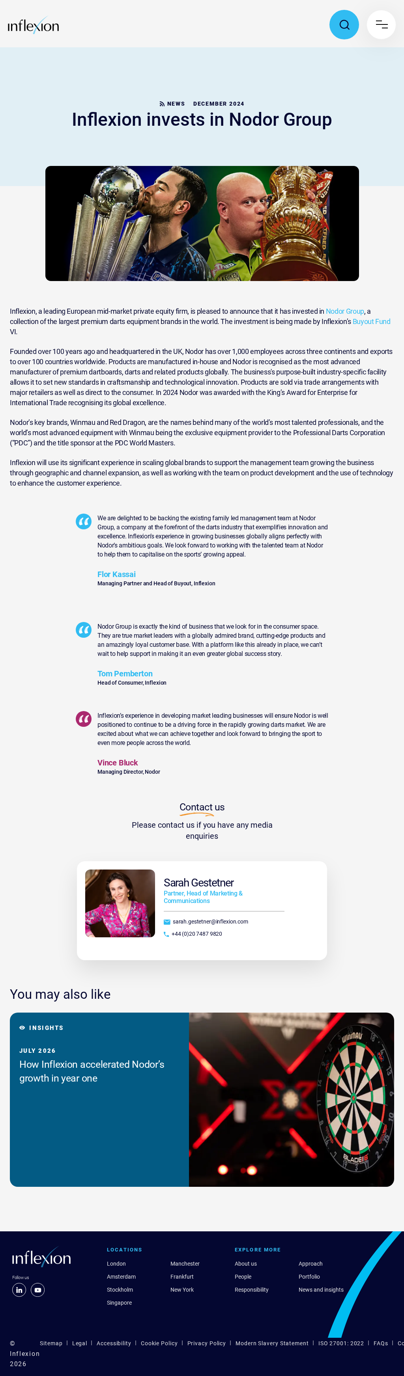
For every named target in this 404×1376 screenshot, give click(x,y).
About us (246, 1264)
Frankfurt (182, 1277)
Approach (311, 1264)
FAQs (381, 1343)
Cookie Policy (159, 1343)
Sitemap (51, 1343)
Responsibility (252, 1290)
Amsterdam (121, 1277)
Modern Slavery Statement (272, 1343)
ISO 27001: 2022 (341, 1343)
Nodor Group (344, 311)
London (116, 1264)
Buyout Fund (372, 321)
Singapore (119, 1303)
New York (182, 1290)
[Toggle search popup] (344, 24)
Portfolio (309, 1277)
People (243, 1277)
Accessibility (114, 1343)
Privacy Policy (206, 1343)
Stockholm (120, 1290)
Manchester (185, 1264)
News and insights (321, 1290)
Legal (80, 1343)
